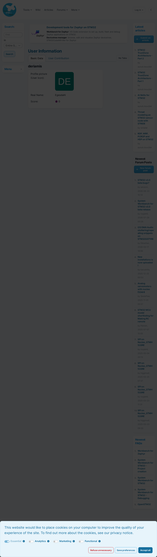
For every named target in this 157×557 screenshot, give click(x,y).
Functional (91, 541)
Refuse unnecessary (101, 550)
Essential (16, 541)
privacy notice (121, 533)
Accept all (145, 550)
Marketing (65, 541)
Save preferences (126, 550)
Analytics (40, 541)
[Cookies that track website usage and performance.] (48, 541)
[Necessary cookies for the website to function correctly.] (24, 541)
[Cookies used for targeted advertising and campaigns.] (74, 541)
